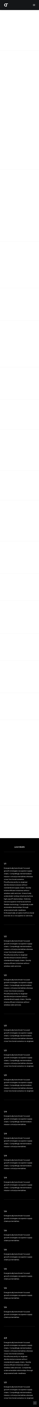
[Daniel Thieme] (6, 5)
